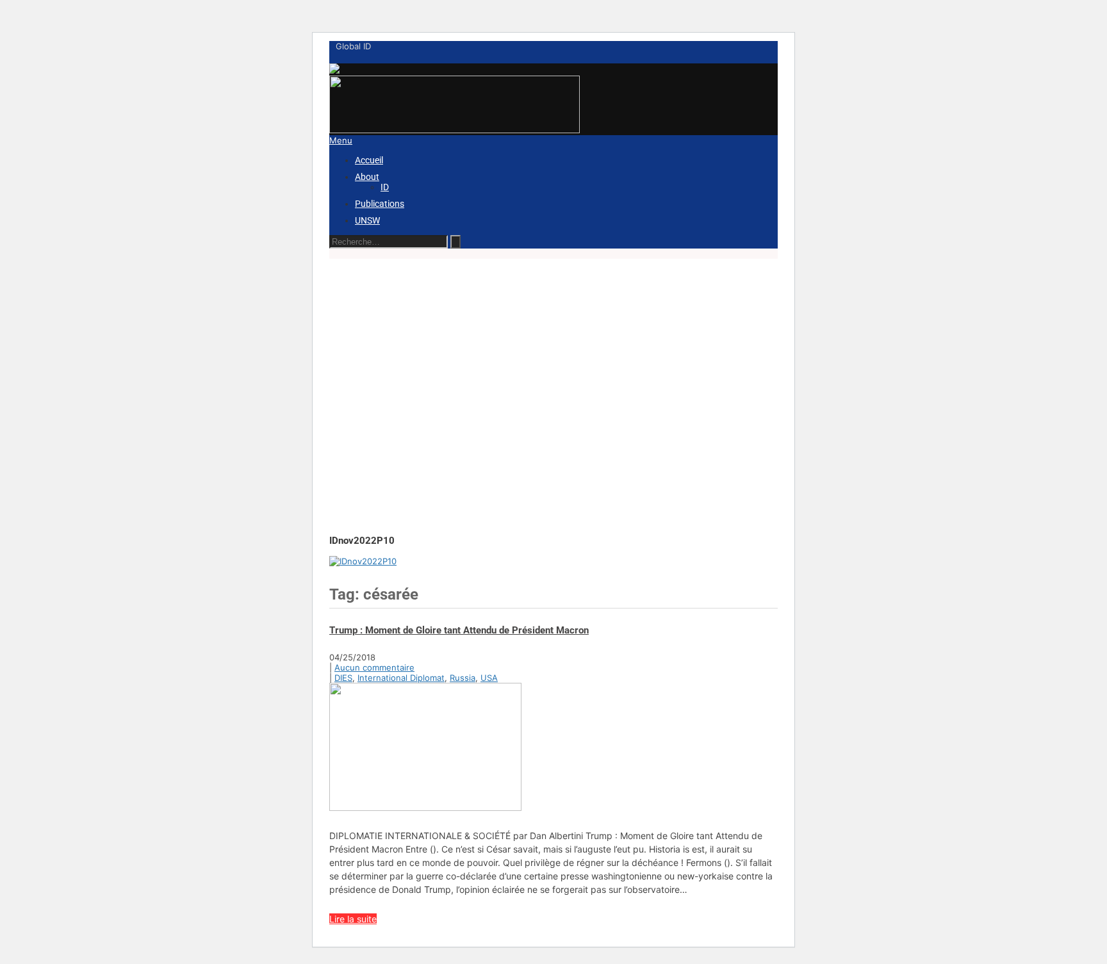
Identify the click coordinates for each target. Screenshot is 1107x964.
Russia (462, 678)
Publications (379, 204)
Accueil (369, 160)
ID (385, 187)
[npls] (454, 130)
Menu (340, 140)
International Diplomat (401, 678)
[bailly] (363, 561)
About (367, 177)
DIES (343, 678)
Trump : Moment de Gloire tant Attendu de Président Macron (459, 630)
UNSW (367, 220)
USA (489, 678)
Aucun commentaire (374, 667)
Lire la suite (353, 918)
